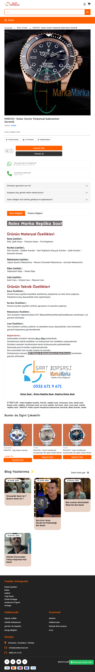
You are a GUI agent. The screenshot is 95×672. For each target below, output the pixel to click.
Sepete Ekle (39, 148)
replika (21, 405)
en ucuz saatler (47, 405)
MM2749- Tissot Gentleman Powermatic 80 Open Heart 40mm (77, 451)
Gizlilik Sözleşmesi (12, 622)
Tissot (35, 448)
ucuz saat (73, 405)
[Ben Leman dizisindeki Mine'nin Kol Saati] (77, 488)
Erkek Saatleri (10, 587)
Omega (7, 605)
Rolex (13, 125)
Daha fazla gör (78, 472)
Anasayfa (8, 28)
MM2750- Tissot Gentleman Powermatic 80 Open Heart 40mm (47, 451)
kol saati (59, 405)
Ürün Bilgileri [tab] (16, 213)
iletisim (52, 618)
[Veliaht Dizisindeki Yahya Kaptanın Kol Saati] (17, 543)
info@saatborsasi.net (18, 648)
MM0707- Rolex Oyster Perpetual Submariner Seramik (44, 407)
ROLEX (43, 403)
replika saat (52, 403)
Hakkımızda (54, 622)
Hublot (7, 593)
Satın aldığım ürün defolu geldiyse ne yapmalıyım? (30, 199)
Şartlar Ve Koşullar (12, 626)
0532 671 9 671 (47, 386)
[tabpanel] (47, 313)
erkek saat (78, 403)
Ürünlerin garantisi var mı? (19, 186)
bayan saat (12, 405)
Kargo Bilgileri (10, 630)
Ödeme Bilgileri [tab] (35, 213)
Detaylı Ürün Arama (58, 626)
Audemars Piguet (12, 602)
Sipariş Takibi (10, 618)
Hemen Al (39, 154)
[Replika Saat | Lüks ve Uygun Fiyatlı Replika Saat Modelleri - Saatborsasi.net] (12, 4)
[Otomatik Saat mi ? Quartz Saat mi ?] (17, 485)
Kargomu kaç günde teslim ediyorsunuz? (25, 193)
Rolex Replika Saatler (29, 403)
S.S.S (51, 630)
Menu (11, 20)
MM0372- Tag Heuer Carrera (15, 450)
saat (66, 405)
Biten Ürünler (22, 28)
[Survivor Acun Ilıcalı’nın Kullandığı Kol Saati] (47, 497)
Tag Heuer (8, 448)
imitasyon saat (66, 403)
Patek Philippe (10, 599)
